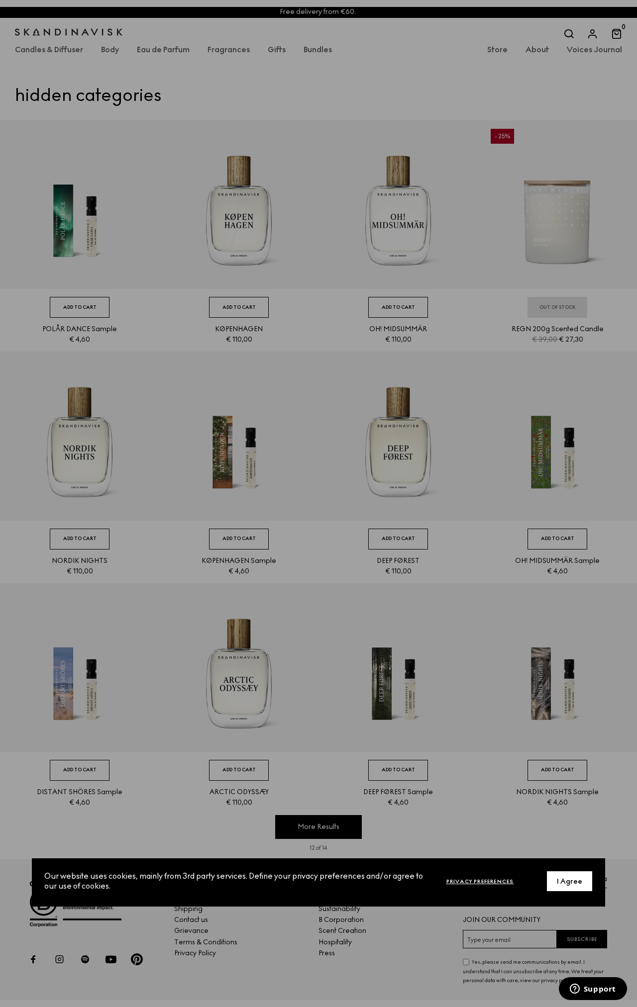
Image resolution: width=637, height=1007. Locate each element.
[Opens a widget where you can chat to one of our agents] (592, 989)
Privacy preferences (480, 881)
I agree (569, 881)
